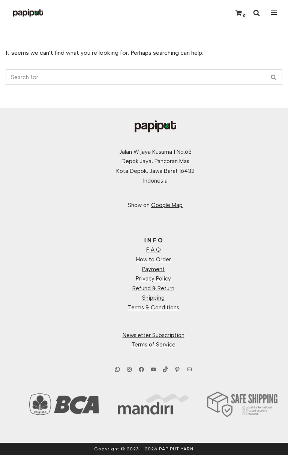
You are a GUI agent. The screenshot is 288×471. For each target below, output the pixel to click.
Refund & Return (153, 288)
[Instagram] (129, 369)
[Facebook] (141, 369)
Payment (153, 269)
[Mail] (189, 369)
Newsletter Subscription (153, 335)
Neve (110, 462)
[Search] (256, 12)
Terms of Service (153, 344)
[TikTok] (165, 369)
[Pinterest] (177, 369)
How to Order (153, 259)
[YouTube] (153, 369)
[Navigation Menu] (273, 13)
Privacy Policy (153, 278)
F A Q (153, 249)
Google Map (167, 205)
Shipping (153, 297)
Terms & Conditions (153, 307)
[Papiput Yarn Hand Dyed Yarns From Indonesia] (28, 12)
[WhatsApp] (117, 369)
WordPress (170, 462)
